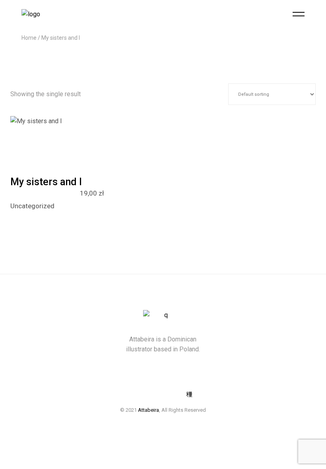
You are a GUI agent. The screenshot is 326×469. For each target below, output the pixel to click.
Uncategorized (32, 206)
